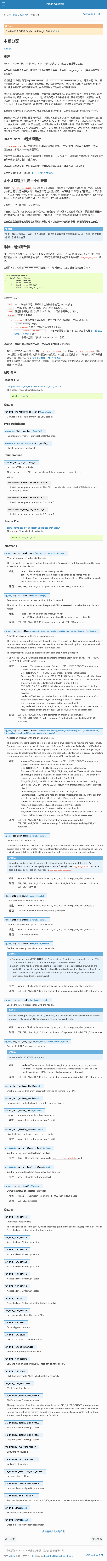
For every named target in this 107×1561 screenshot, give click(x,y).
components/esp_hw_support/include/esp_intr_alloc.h (33, 528)
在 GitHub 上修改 (94, 14)
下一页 (96, 1539)
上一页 (11, 1539)
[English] (8, 49)
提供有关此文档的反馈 (53, 1531)
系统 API (24, 15)
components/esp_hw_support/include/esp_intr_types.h (34, 386)
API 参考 (12, 15)
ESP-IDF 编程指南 (55, 4)
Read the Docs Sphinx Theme (58, 1556)
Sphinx (12, 1556)
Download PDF (95, 1555)
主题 (32, 1556)
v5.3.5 (56, 31)
